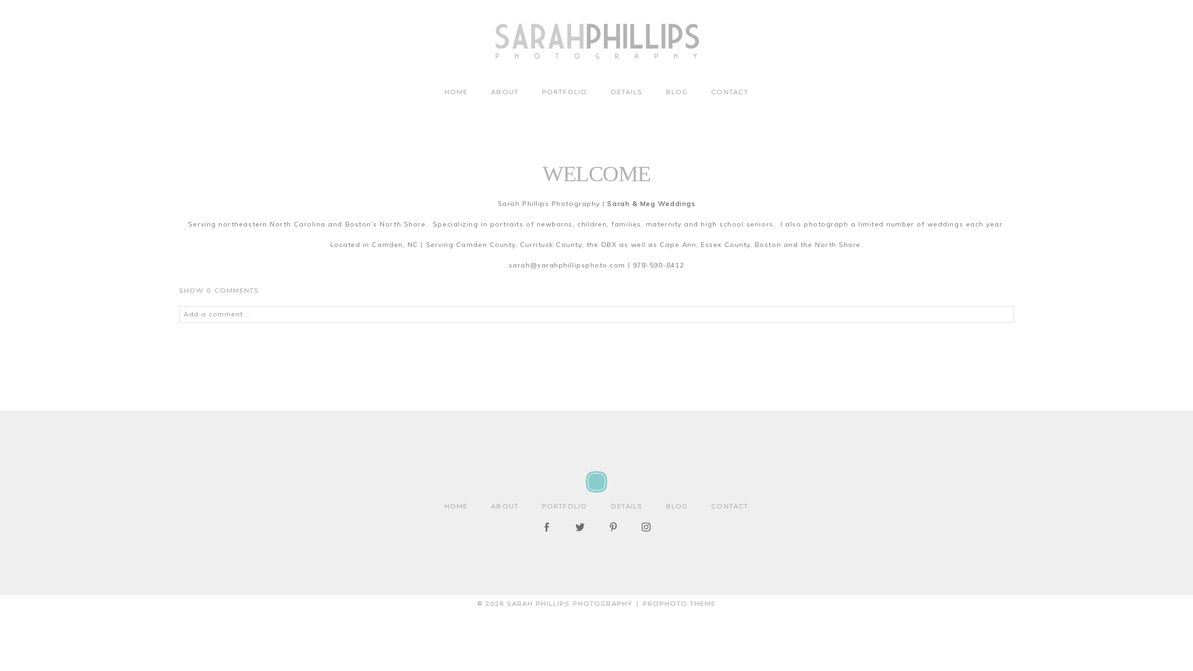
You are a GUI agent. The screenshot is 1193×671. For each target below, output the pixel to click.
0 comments (219, 290)
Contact (729, 92)
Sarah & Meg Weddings (650, 203)
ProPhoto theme (679, 603)
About (504, 92)
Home (456, 92)
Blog (677, 92)
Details (627, 92)
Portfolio (565, 92)
